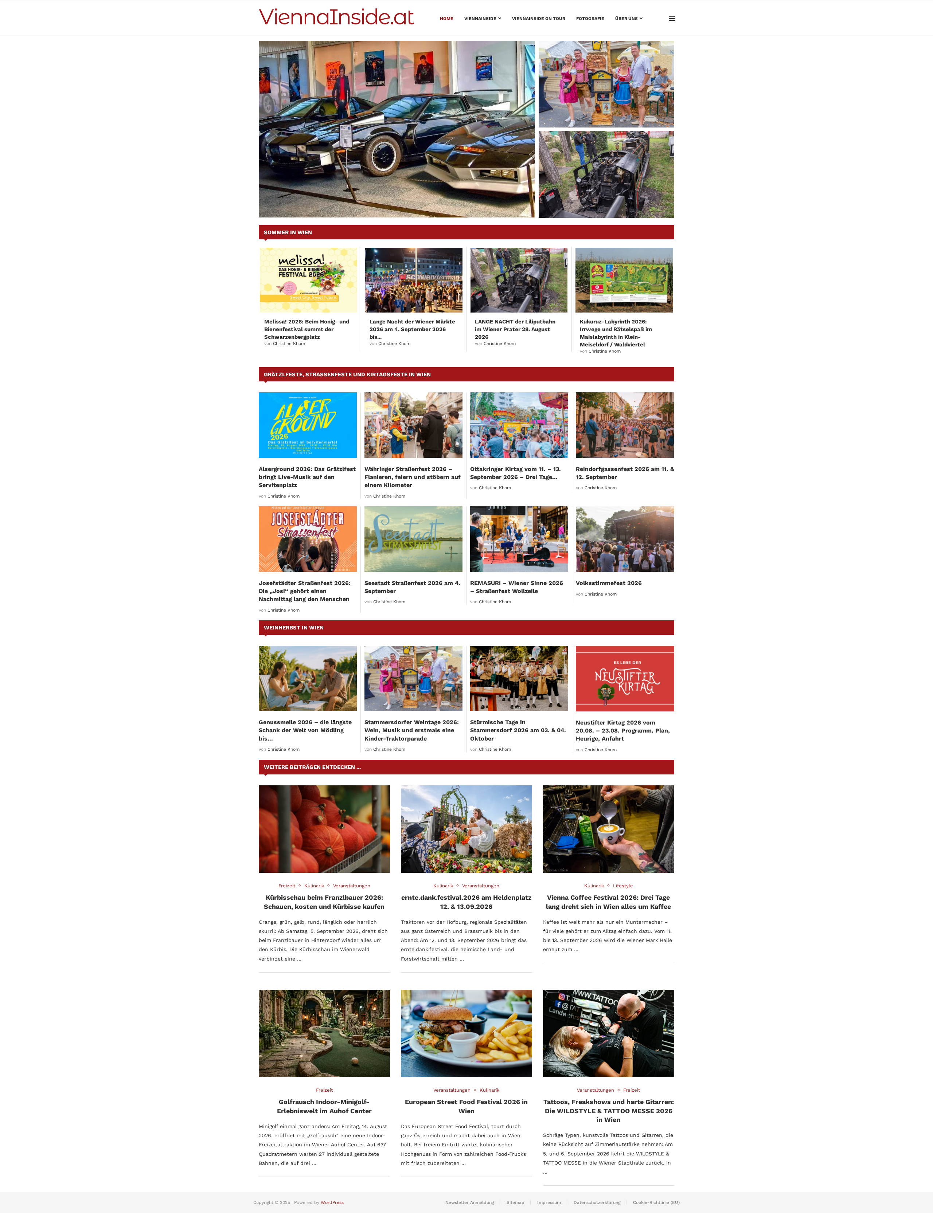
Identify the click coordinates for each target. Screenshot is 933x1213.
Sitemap (515, 1202)
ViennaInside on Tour (538, 18)
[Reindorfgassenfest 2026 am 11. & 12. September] (625, 425)
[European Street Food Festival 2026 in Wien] (466, 1033)
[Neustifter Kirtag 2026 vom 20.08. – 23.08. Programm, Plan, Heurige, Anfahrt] (625, 678)
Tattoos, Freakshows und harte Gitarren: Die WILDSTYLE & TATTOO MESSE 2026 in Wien (608, 1110)
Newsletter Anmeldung (469, 1202)
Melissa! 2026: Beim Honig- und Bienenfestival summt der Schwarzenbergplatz (306, 329)
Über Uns (626, 18)
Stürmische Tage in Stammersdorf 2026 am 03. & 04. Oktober (518, 730)
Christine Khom (289, 343)
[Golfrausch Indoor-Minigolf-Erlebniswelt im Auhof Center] (324, 1033)
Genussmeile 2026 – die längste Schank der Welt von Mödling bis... (305, 730)
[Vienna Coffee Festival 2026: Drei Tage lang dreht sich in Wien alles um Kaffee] (608, 829)
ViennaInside (480, 18)
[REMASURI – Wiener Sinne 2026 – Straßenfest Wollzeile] (519, 539)
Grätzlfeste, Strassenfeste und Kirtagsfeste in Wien (347, 374)
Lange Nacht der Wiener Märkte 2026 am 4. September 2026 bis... (412, 329)
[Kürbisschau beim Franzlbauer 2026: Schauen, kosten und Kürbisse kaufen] (324, 829)
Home (446, 18)
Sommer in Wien (288, 232)
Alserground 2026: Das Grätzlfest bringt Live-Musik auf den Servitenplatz (307, 477)
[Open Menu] (672, 18)
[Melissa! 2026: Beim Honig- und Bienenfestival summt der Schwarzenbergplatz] (308, 280)
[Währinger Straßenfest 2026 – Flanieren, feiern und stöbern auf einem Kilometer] (413, 425)
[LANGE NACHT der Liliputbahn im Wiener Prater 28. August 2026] (606, 174)
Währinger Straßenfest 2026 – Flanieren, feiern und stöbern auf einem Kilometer (412, 477)
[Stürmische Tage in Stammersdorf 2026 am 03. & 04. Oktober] (519, 678)
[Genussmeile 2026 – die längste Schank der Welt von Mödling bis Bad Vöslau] (308, 678)
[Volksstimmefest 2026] (625, 539)
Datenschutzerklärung (597, 1202)
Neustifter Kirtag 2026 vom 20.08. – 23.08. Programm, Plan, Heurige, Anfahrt (623, 730)
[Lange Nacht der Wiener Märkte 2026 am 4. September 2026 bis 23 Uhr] (413, 280)
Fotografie (590, 18)
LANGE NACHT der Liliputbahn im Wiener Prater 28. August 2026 (606, 203)
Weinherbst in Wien (294, 627)
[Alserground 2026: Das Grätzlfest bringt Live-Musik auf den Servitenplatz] (308, 425)
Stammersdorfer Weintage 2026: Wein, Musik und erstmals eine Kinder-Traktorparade (602, 109)
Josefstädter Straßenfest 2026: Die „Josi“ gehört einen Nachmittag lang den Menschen (305, 591)
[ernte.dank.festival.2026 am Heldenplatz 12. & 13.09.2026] (466, 829)
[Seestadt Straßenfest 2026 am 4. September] (413, 539)
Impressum (549, 1202)
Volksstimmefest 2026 (609, 583)
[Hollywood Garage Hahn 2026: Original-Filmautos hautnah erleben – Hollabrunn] (397, 129)
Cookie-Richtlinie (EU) (656, 1202)
